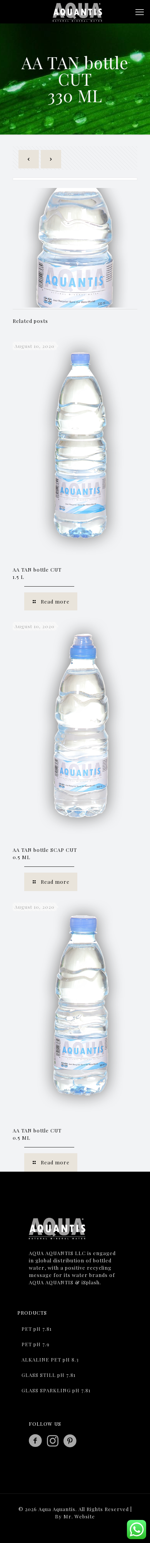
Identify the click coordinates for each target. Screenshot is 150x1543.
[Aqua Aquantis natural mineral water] (78, 11)
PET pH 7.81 (37, 1328)
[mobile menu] (139, 11)
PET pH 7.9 (36, 1344)
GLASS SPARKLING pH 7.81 (56, 1390)
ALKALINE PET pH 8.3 (50, 1359)
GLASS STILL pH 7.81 (49, 1375)
